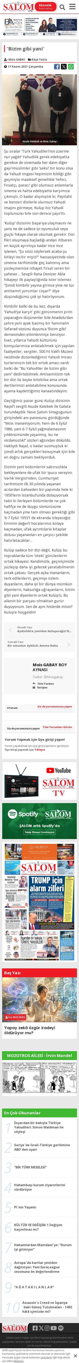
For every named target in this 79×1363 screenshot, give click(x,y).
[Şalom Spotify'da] (39, 821)
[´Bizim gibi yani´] (39, 109)
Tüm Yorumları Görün (57, 727)
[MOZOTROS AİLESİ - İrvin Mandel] (39, 1078)
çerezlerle (46, 1357)
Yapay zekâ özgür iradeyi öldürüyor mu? (29, 1030)
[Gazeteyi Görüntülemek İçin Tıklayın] (39, 902)
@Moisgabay (53, 677)
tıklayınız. (19, 1361)
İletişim (42, 687)
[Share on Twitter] (64, 66)
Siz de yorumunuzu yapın (54, 706)
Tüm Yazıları (45, 683)
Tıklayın (39, 749)
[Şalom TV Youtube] (39, 781)
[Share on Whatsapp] (71, 66)
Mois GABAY (50, 667)
